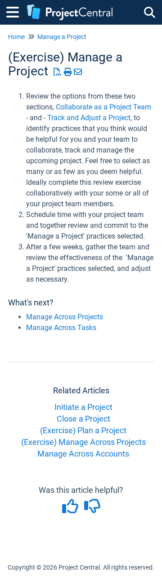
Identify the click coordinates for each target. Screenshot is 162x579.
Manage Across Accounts (83, 453)
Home (16, 36)
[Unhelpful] (92, 509)
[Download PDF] (58, 72)
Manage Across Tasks (61, 327)
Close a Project (83, 418)
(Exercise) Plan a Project (83, 430)
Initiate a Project (83, 407)
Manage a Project (61, 36)
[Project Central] (69, 8)
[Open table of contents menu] (15, 11)
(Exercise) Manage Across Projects (83, 442)
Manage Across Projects (64, 317)
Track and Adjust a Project (88, 117)
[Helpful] (71, 509)
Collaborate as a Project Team (103, 107)
